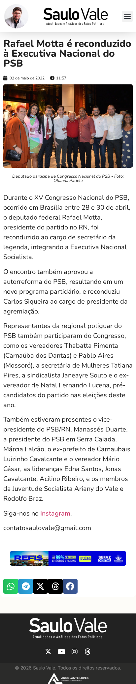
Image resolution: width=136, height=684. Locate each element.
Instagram (55, 513)
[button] (127, 16)
